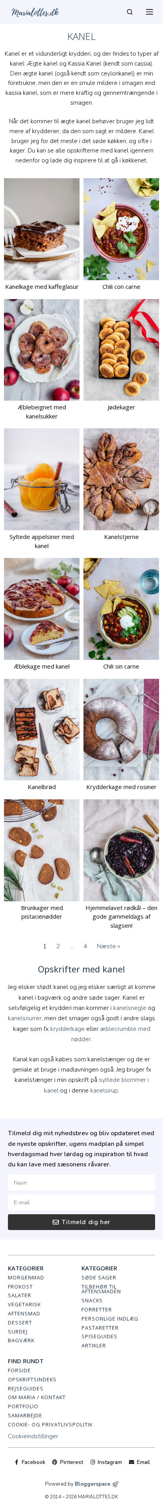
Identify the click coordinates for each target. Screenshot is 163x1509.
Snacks (92, 1300)
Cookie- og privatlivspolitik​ (50, 1424)
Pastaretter (100, 1327)
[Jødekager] (121, 350)
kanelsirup (104, 1090)
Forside (19, 1370)
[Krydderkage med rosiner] (121, 730)
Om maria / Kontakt (37, 1397)
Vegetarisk (24, 1304)
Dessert (20, 1322)
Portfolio (23, 1406)
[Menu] (149, 11)
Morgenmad (26, 1277)
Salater (19, 1295)
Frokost (20, 1286)
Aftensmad (24, 1313)
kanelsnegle (129, 1008)
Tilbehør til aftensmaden (101, 1289)
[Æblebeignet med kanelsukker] (42, 350)
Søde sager (99, 1277)
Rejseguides (26, 1388)
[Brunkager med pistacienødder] (42, 850)
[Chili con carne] (121, 229)
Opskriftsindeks (32, 1379)
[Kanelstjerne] (121, 479)
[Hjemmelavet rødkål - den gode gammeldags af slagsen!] (121, 850)
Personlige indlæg (110, 1318)
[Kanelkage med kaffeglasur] (42, 229)
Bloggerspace (92, 1484)
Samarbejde (25, 1415)
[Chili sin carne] (121, 609)
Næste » (108, 946)
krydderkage (67, 1029)
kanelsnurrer (25, 1018)
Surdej (18, 1331)
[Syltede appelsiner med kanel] (42, 479)
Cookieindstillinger (33, 1436)
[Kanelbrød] (42, 730)
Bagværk (21, 1340)
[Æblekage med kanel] (42, 609)
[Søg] (130, 12)
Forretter (97, 1309)
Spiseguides (100, 1336)
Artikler (94, 1345)
